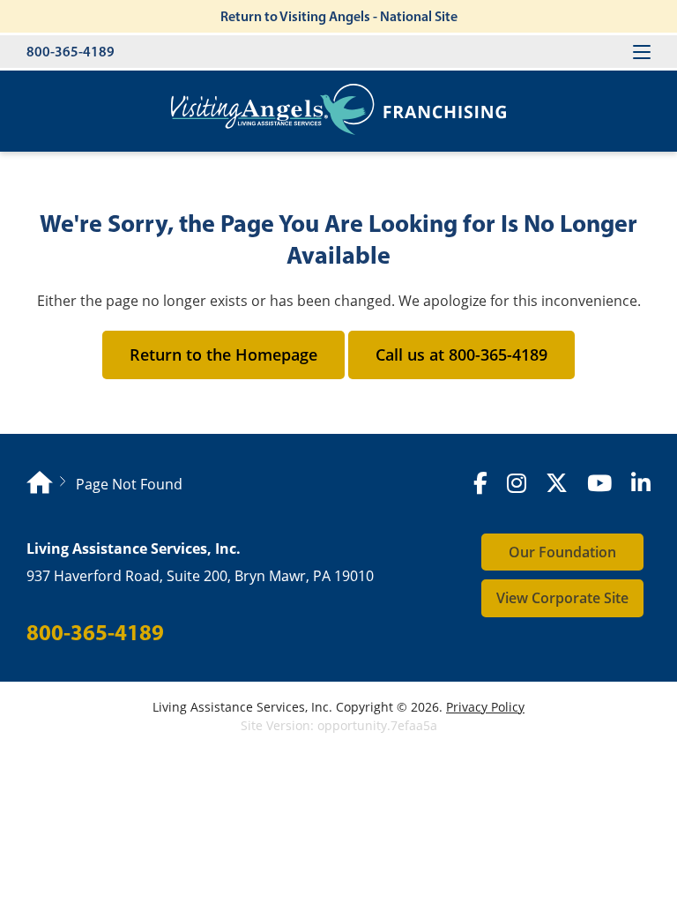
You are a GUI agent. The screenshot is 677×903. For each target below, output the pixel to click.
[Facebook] (480, 483)
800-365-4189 (70, 51)
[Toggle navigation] (642, 51)
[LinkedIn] (641, 483)
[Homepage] (39, 484)
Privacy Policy (485, 706)
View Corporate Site (562, 598)
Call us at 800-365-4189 (461, 354)
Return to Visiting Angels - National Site (339, 16)
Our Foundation (562, 552)
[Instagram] (516, 483)
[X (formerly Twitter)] (557, 483)
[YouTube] (599, 483)
